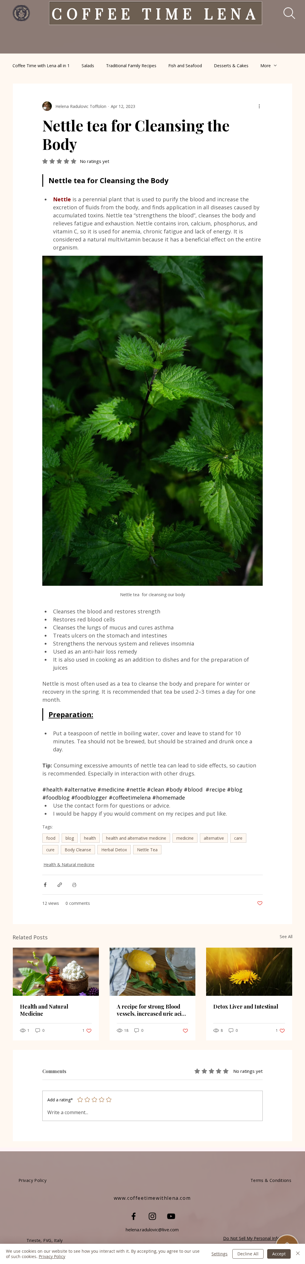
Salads (88, 65)
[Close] (297, 1254)
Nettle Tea (147, 849)
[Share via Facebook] (45, 885)
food (50, 838)
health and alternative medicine (136, 838)
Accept (279, 1254)
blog (70, 838)
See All (286, 936)
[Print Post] (74, 885)
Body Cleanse (78, 849)
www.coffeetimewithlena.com (152, 1198)
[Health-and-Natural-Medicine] (56, 972)
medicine (185, 838)
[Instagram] (152, 1216)
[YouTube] (171, 1216)
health (90, 838)
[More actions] (259, 106)
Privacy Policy (52, 1256)
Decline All (248, 1254)
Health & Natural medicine (68, 864)
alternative (214, 838)
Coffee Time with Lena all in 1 (41, 65)
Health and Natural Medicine (44, 1010)
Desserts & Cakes (231, 65)
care (238, 838)
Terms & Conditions (271, 1180)
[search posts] (285, 13)
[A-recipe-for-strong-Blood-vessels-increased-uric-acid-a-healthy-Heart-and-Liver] (153, 972)
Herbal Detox (114, 849)
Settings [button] (219, 1254)
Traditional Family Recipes (131, 65)
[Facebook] (134, 1216)
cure (50, 849)
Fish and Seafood (185, 65)
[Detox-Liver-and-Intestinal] (249, 972)
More (265, 65)
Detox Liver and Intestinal (245, 1006)
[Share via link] (60, 885)
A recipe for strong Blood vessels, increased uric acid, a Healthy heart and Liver (151, 1010)
